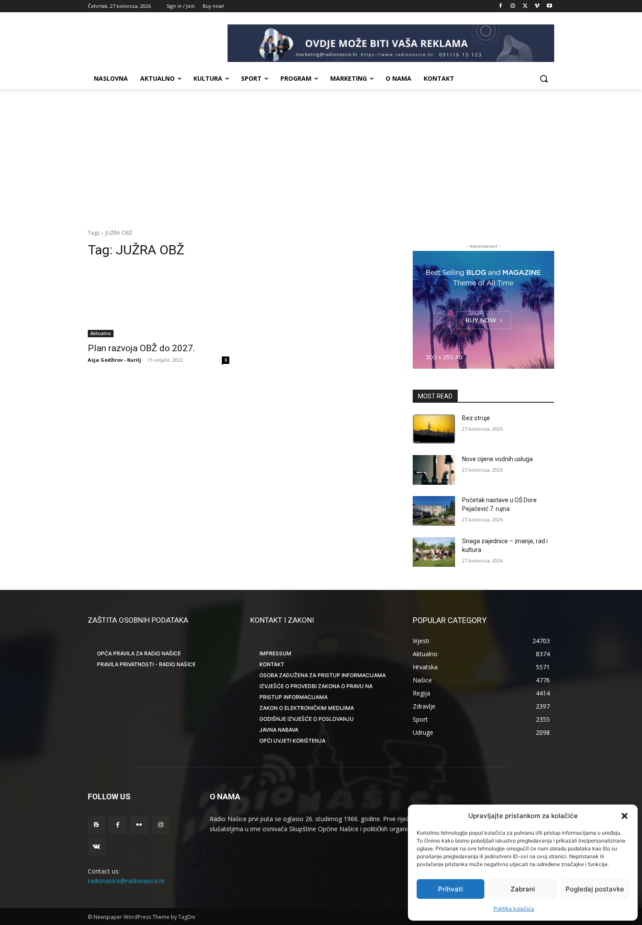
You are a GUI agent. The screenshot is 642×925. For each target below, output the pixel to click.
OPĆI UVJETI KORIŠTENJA (292, 740)
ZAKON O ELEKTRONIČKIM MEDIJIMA (306, 708)
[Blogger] (96, 824)
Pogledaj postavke (595, 889)
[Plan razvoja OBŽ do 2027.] (158, 302)
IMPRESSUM (275, 653)
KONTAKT (271, 664)
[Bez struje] (434, 429)
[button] (624, 816)
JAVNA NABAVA (278, 729)
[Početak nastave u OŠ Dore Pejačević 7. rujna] (434, 511)
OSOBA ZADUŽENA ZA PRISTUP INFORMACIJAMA (322, 675)
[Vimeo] (537, 6)
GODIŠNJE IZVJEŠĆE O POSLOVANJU (306, 719)
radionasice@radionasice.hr (126, 881)
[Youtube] (549, 6)
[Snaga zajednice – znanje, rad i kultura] (434, 552)
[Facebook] (501, 6)
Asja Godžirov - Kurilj (114, 359)
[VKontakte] (96, 846)
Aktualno (100, 333)
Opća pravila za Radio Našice (139, 653)
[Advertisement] (321, 154)
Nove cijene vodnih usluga (497, 459)
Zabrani (523, 889)
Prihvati (450, 889)
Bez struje (476, 418)
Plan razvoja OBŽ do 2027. (141, 348)
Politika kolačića (514, 908)
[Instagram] (513, 6)
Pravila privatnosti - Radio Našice (146, 664)
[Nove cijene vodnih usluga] (434, 470)
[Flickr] (139, 824)
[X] (525, 6)
